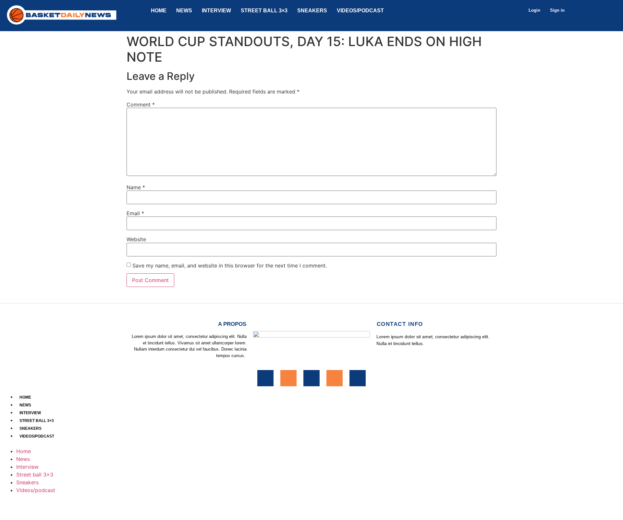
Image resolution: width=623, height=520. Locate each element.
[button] (311, 443)
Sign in (557, 10)
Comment (141, 104)
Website (136, 239)
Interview (216, 10)
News (184, 10)
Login (534, 10)
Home (158, 10)
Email (135, 213)
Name (136, 187)
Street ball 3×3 (264, 10)
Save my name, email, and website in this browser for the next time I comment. (229, 265)
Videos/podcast (360, 10)
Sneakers (312, 10)
